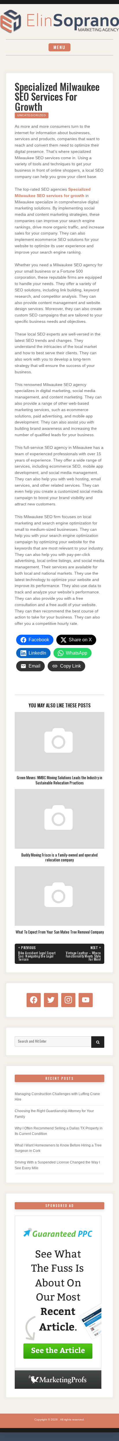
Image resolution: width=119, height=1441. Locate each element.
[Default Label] (86, 1000)
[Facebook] (34, 1000)
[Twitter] (51, 1000)
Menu (59, 47)
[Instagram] (68, 1000)
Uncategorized (31, 115)
